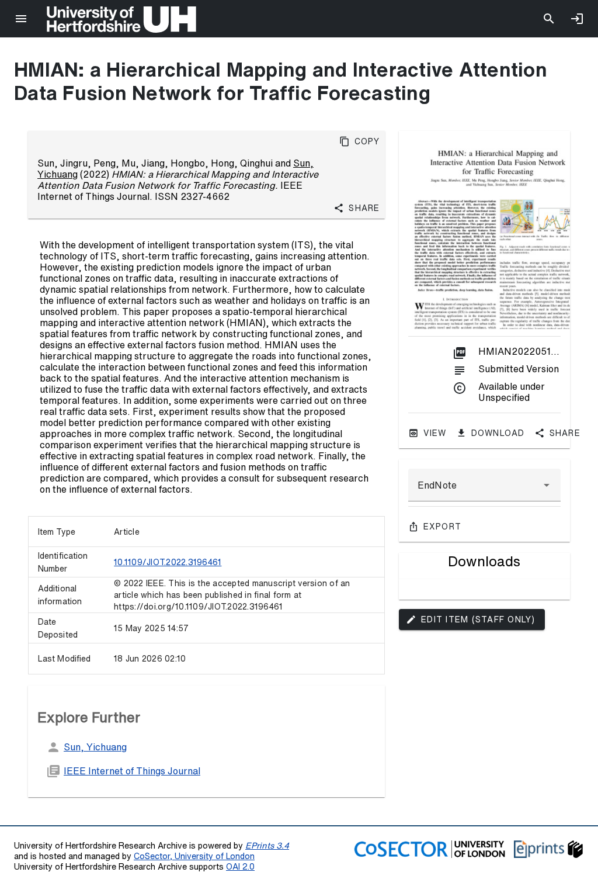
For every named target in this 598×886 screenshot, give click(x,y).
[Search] (549, 19)
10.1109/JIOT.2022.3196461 (167, 562)
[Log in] (577, 19)
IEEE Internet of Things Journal (132, 771)
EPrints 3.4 (267, 845)
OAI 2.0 (240, 866)
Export (442, 526)
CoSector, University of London (194, 856)
